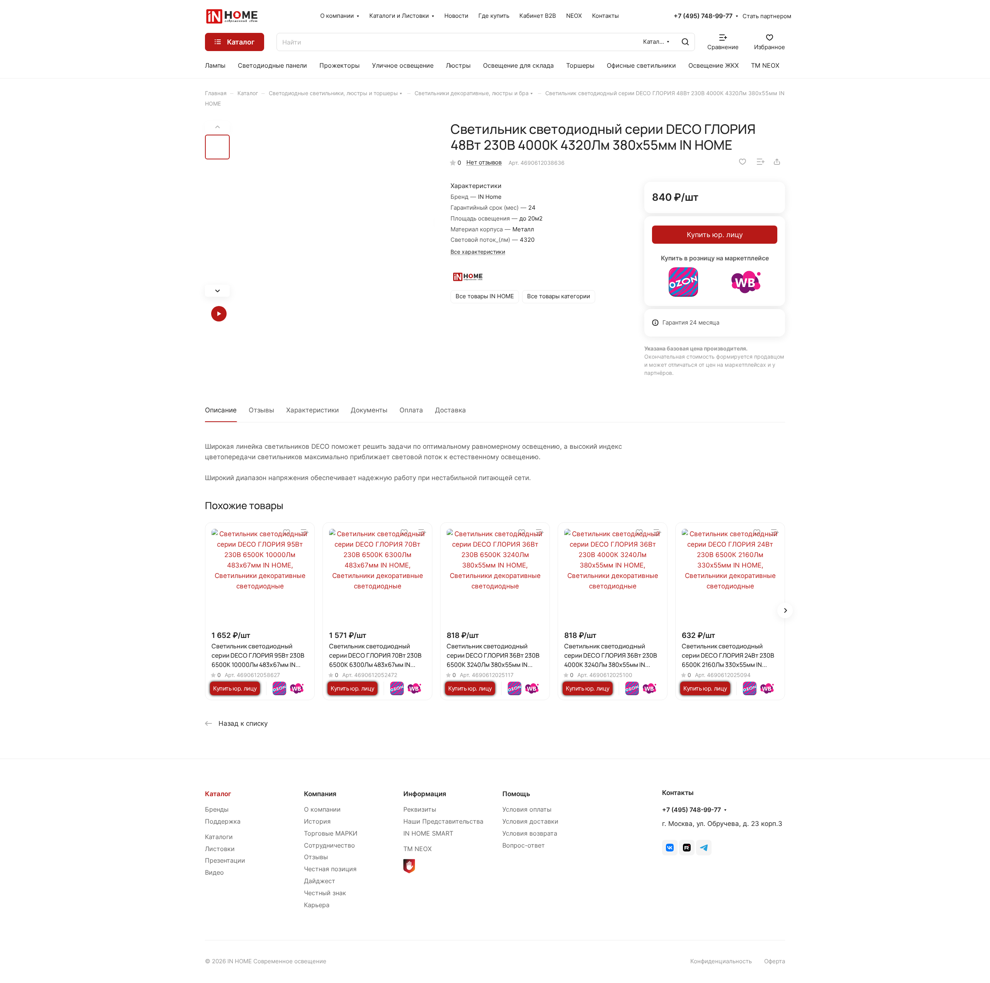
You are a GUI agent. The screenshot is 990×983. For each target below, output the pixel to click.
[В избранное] (742, 162)
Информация (424, 794)
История (317, 821)
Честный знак (325, 893)
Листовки (220, 849)
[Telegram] (704, 847)
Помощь (516, 794)
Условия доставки (530, 821)
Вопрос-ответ (523, 845)
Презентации (225, 860)
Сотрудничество (329, 845)
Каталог (218, 794)
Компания (320, 794)
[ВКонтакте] (670, 847)
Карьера (316, 905)
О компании (322, 809)
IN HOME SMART (428, 833)
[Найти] (685, 42)
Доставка (450, 410)
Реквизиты (419, 809)
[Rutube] (687, 847)
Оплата (411, 410)
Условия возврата (529, 833)
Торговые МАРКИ (330, 833)
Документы (369, 410)
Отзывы (261, 410)
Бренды (217, 809)
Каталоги (219, 837)
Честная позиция (330, 869)
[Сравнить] (761, 162)
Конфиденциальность (721, 961)
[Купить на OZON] (683, 282)
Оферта (774, 961)
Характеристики (312, 410)
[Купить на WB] (746, 282)
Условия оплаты (526, 809)
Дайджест (319, 881)
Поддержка (223, 821)
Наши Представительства (443, 821)
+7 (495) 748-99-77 (703, 16)
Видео (214, 872)
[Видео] (217, 313)
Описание (221, 410)
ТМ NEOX (417, 849)
